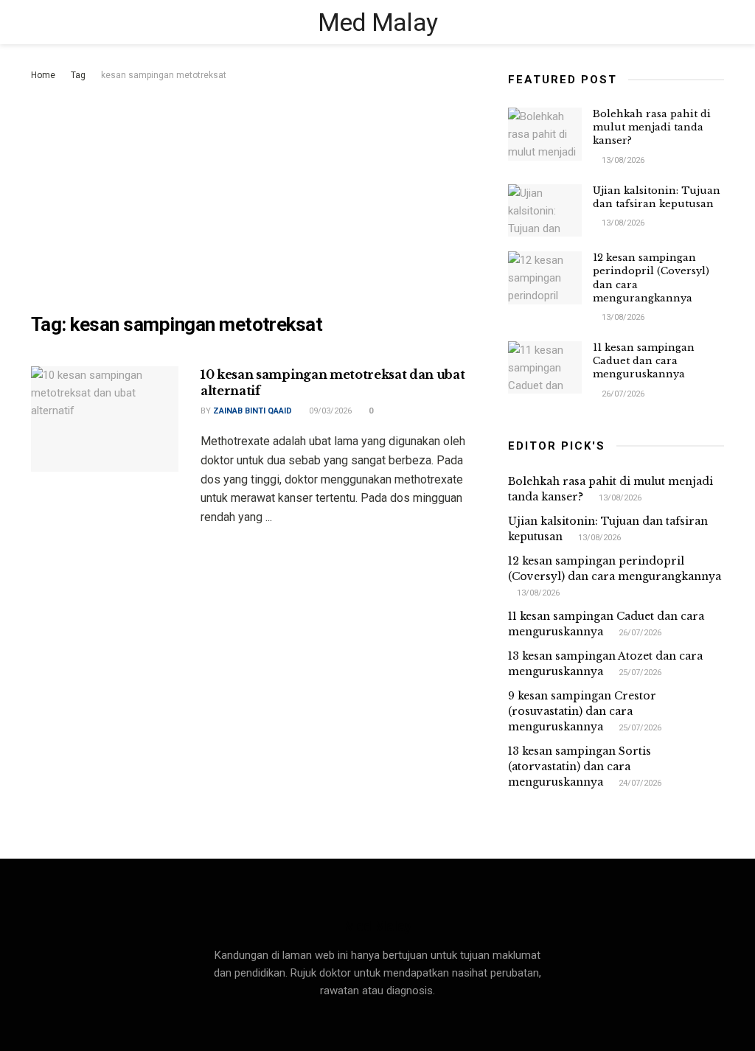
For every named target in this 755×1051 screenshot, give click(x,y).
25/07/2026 (638, 672)
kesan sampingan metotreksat (163, 75)
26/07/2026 (621, 394)
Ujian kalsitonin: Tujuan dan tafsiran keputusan (656, 197)
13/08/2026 (621, 160)
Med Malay (378, 22)
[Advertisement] (258, 194)
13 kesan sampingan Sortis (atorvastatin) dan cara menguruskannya (579, 766)
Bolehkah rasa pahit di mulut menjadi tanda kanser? (652, 127)
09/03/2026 (329, 411)
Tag (78, 75)
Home (43, 75)
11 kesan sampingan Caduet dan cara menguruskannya (644, 360)
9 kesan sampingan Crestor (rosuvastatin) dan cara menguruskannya (582, 711)
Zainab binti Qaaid (252, 411)
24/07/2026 (638, 783)
